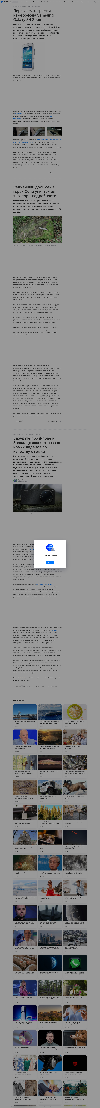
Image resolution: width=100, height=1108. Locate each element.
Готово (50, 563)
